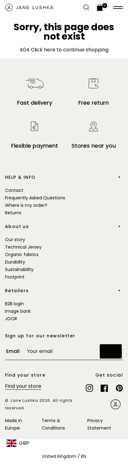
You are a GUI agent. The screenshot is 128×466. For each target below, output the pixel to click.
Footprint (15, 277)
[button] (118, 7)
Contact (14, 190)
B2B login (14, 304)
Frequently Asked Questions (35, 198)
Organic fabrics (22, 254)
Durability (15, 262)
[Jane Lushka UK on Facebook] (104, 388)
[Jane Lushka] (29, 7)
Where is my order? (26, 205)
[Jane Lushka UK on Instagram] (89, 388)
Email (13, 351)
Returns (13, 213)
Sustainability (19, 269)
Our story (15, 239)
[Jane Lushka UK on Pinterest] (119, 388)
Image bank (18, 311)
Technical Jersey (23, 247)
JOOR (11, 319)
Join (110, 351)
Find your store (23, 386)
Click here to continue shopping (69, 49)
